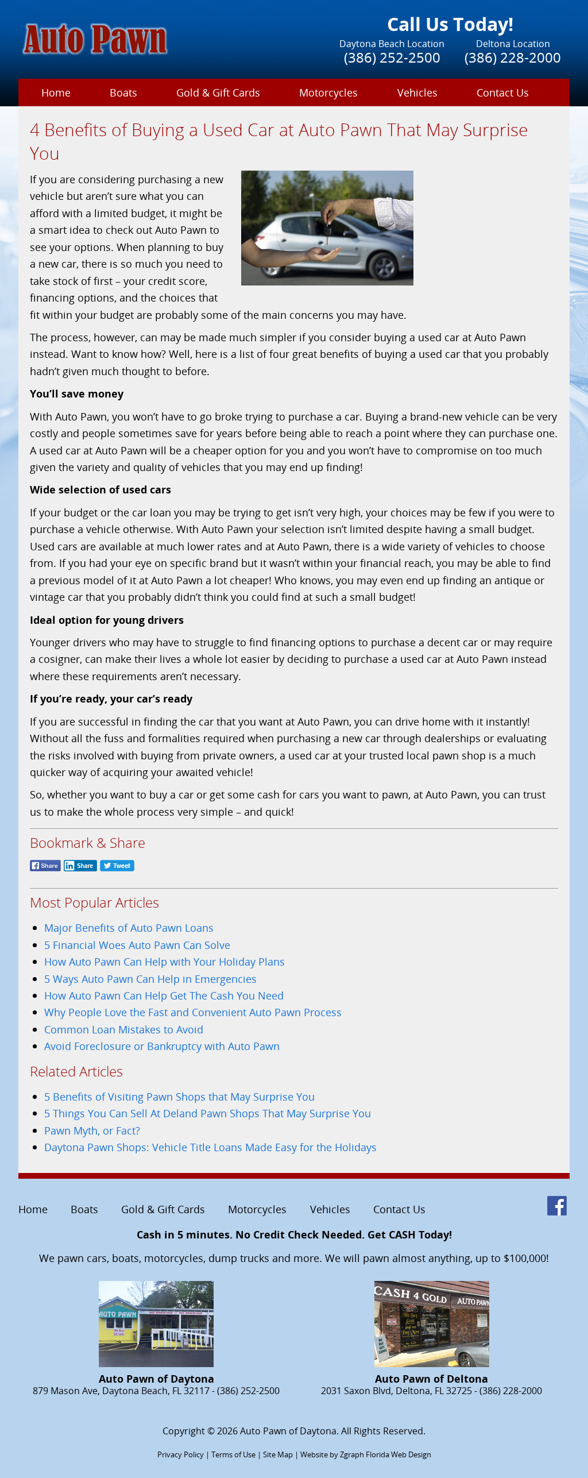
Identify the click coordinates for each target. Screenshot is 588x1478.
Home (56, 92)
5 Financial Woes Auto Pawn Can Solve (137, 944)
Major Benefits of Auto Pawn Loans (129, 927)
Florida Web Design (398, 1454)
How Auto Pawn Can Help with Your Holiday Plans (164, 961)
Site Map (278, 1454)
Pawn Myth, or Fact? (92, 1130)
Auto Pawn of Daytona (288, 1431)
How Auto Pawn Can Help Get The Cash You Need (164, 995)
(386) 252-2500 (392, 57)
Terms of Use (233, 1454)
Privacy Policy (180, 1454)
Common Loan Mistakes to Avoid (123, 1029)
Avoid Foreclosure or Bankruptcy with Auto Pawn (162, 1046)
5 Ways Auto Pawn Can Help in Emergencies (150, 978)
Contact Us (503, 92)
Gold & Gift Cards (218, 92)
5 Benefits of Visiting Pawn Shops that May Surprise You (179, 1096)
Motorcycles (328, 92)
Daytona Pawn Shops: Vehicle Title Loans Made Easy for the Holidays (210, 1147)
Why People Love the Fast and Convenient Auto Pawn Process (193, 1012)
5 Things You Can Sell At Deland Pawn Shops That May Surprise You (207, 1113)
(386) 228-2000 (513, 57)
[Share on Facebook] (45, 871)
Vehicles (417, 92)
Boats (123, 92)
